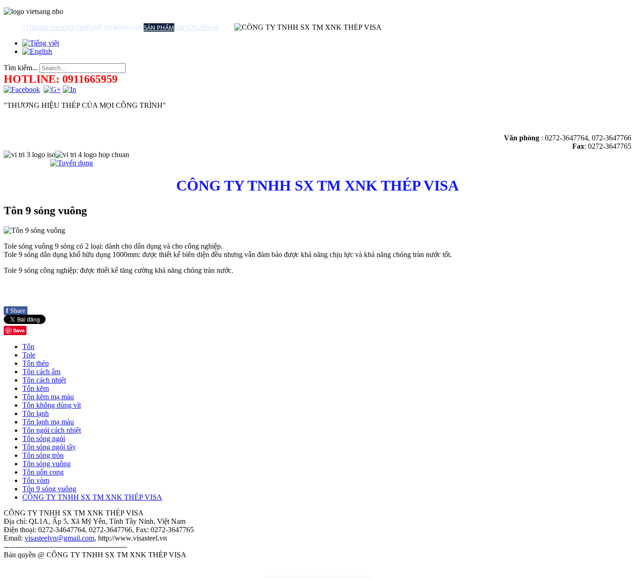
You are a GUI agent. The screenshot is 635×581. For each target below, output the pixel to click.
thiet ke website (283, 576)
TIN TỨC (185, 27)
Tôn (28, 346)
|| (25, 27)
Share (15, 310)
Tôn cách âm (41, 372)
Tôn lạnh (35, 413)
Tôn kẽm (35, 388)
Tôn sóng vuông (46, 464)
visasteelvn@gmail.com (59, 538)
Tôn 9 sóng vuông (49, 489)
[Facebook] (22, 89)
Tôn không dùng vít (51, 405)
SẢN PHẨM (159, 27)
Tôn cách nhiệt (44, 380)
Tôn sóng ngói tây (49, 447)
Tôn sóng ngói (43, 438)
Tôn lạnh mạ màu (48, 422)
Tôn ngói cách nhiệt (51, 430)
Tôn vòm (35, 480)
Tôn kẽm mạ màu (48, 397)
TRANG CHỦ (45, 27)
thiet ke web (269, 576)
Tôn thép (35, 363)
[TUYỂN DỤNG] (71, 163)
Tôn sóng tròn (43, 455)
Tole (28, 355)
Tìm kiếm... (21, 68)
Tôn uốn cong (43, 472)
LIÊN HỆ (208, 27)
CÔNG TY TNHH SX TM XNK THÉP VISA (92, 497)
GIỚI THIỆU (77, 27)
